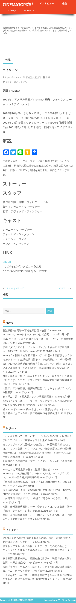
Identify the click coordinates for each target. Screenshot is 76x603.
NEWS (9, 322)
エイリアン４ (63, 288)
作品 (64, 3)
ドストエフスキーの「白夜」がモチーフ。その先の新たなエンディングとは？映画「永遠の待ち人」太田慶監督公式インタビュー (37, 550)
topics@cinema (13, 77)
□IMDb (7, 261)
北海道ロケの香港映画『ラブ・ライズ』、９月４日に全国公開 (37, 461)
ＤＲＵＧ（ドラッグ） (15, 288)
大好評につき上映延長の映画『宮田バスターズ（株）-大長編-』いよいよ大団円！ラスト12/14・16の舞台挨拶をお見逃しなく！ (38, 367)
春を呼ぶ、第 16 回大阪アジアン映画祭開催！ (28, 396)
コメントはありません (16, 81)
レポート (11, 428)
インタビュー (47, 3)
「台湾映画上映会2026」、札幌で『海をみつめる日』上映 (35, 498)
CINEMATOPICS (17, 4)
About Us (29, 10)
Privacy (11, 10)
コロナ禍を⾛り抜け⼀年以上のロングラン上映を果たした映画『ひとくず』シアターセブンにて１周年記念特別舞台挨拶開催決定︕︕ (37, 380)
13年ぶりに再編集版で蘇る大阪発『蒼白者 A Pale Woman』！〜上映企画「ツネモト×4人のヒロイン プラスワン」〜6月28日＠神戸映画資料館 (36, 473)
